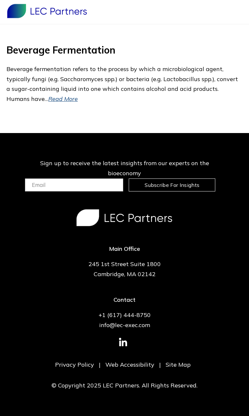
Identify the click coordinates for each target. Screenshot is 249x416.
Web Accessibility (129, 364)
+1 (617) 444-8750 (125, 315)
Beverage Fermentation (60, 50)
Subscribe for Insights (172, 185)
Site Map (178, 364)
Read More (63, 99)
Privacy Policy (74, 364)
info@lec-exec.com (124, 325)
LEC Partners (47, 11)
